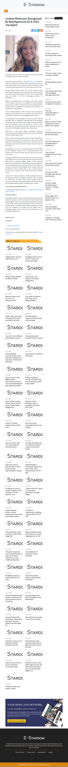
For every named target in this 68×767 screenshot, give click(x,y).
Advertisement (42, 752)
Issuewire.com (31, 81)
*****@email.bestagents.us (12, 225)
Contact (50, 752)
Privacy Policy (31, 752)
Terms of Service (19, 752)
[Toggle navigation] (6, 11)
